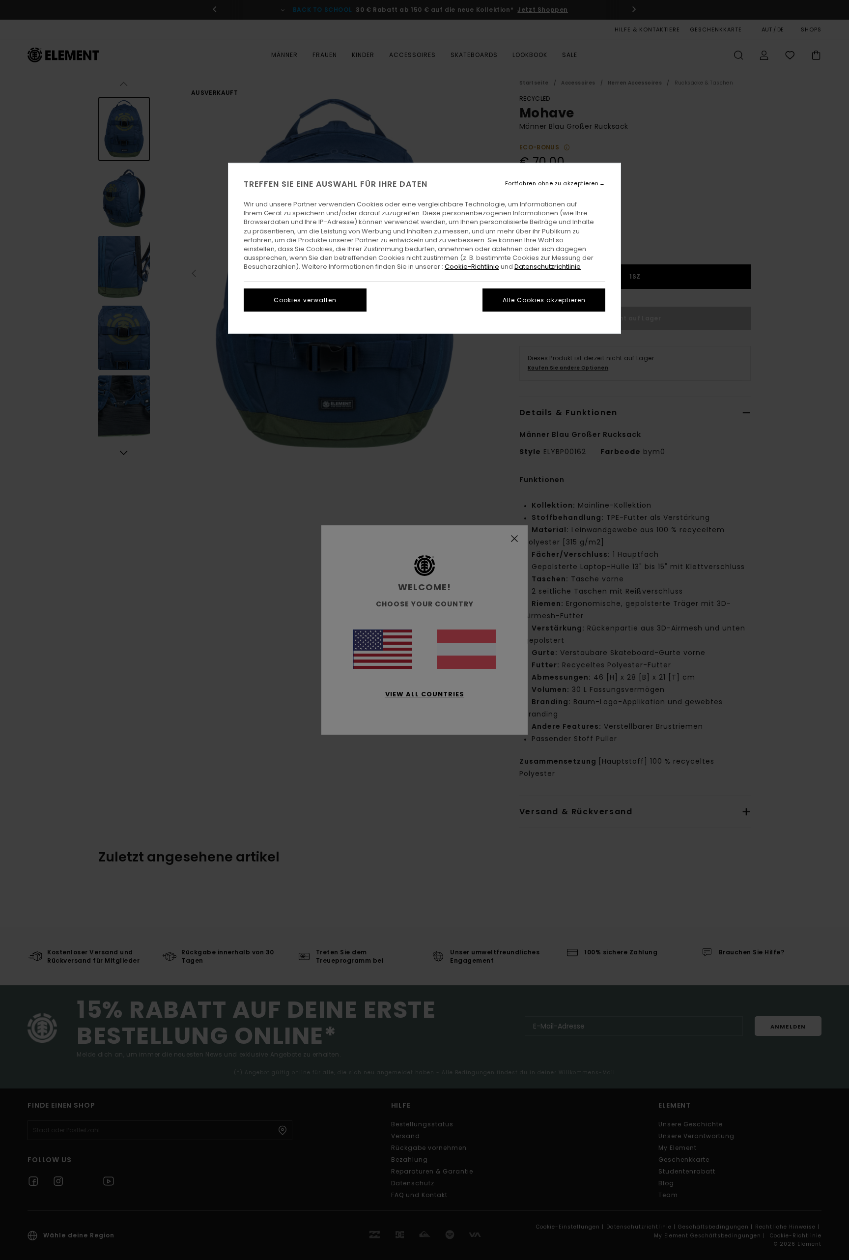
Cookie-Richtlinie (472, 266)
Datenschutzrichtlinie (547, 266)
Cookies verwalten (305, 300)
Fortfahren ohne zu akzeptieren (552, 183)
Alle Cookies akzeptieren (544, 300)
